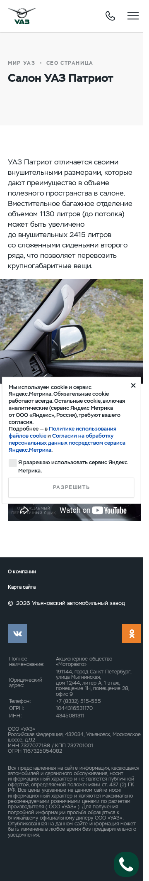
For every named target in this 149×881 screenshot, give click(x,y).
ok (131, 633)
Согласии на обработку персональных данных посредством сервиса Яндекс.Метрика (67, 442)
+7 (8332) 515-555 (78, 701)
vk (17, 633)
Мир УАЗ (21, 63)
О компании (22, 572)
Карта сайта (22, 587)
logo (22, 15)
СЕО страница (70, 63)
